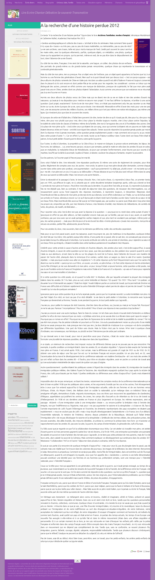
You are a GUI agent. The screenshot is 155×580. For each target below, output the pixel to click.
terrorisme (31, 446)
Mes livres (18, 3)
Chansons (118, 3)
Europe (30, 425)
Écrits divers (29, 3)
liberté (16, 440)
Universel (23, 449)
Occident (25, 443)
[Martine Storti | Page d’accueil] (13, 13)
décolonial (29, 423)
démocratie (10, 425)
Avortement (14, 420)
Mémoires (108, 3)
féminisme (15, 431)
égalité (10, 451)
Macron (30, 440)
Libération (23, 440)
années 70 (13, 417)
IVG (32, 437)
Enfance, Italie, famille (65, 3)
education (16, 425)
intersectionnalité (13, 437)
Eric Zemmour (23, 425)
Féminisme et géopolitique (135, 3)
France (28, 428)
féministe (25, 431)
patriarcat (33, 443)
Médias (40, 3)
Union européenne (14, 449)
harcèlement (17, 434)
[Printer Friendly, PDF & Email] (140, 551)
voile (31, 449)
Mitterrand (14, 443)
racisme (17, 446)
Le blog (9, 3)
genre (10, 434)
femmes (12, 428)
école (35, 449)
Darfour (22, 423)
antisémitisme (23, 417)
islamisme (25, 437)
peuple (11, 446)
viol (28, 448)
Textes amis (80, 3)
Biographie (50, 3)
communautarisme (14, 423)
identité (25, 434)
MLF (20, 443)
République (24, 446)
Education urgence (95, 3)
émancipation (20, 451)
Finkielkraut (20, 428)
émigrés (30, 451)
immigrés (30, 434)
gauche (30, 431)
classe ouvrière (25, 420)
